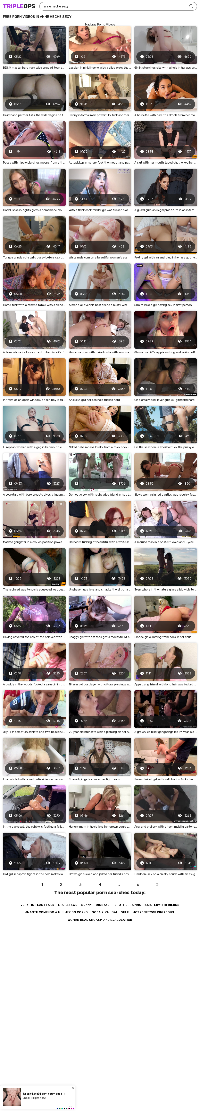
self (125, 912)
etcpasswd (67, 905)
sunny (86, 905)
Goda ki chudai (104, 912)
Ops (19, 6)
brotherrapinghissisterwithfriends (146, 905)
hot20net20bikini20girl (154, 912)
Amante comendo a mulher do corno (56, 912)
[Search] (191, 6)
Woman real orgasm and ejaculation (100, 920)
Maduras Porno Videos (100, 24)
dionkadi (103, 905)
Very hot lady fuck (37, 905)
